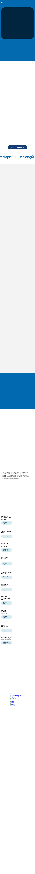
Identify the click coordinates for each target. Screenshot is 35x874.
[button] (17, 147)
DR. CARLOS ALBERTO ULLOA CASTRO (6, 518)
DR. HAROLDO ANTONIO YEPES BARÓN (5, 598)
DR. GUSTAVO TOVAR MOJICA (5, 585)
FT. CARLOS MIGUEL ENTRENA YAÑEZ (6, 531)
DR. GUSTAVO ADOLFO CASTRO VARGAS (6, 572)
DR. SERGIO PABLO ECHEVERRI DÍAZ (6, 638)
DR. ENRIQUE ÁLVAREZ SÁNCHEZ (5, 559)
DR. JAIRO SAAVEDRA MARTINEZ (4, 612)
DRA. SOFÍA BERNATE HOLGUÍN (4, 545)
